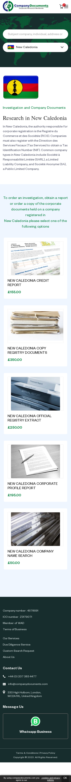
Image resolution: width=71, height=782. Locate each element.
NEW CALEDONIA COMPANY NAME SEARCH (31, 554)
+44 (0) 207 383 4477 (22, 676)
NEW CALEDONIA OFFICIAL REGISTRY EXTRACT (29, 419)
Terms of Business (15, 629)
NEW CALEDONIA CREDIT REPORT (28, 283)
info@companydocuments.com (28, 684)
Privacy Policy (47, 753)
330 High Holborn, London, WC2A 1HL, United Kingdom (25, 694)
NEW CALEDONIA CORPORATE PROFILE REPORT (33, 486)
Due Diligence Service (16, 645)
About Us (9, 657)
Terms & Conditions (27, 753)
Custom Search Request (18, 651)
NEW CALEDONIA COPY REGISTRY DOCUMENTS (27, 351)
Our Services (11, 638)
